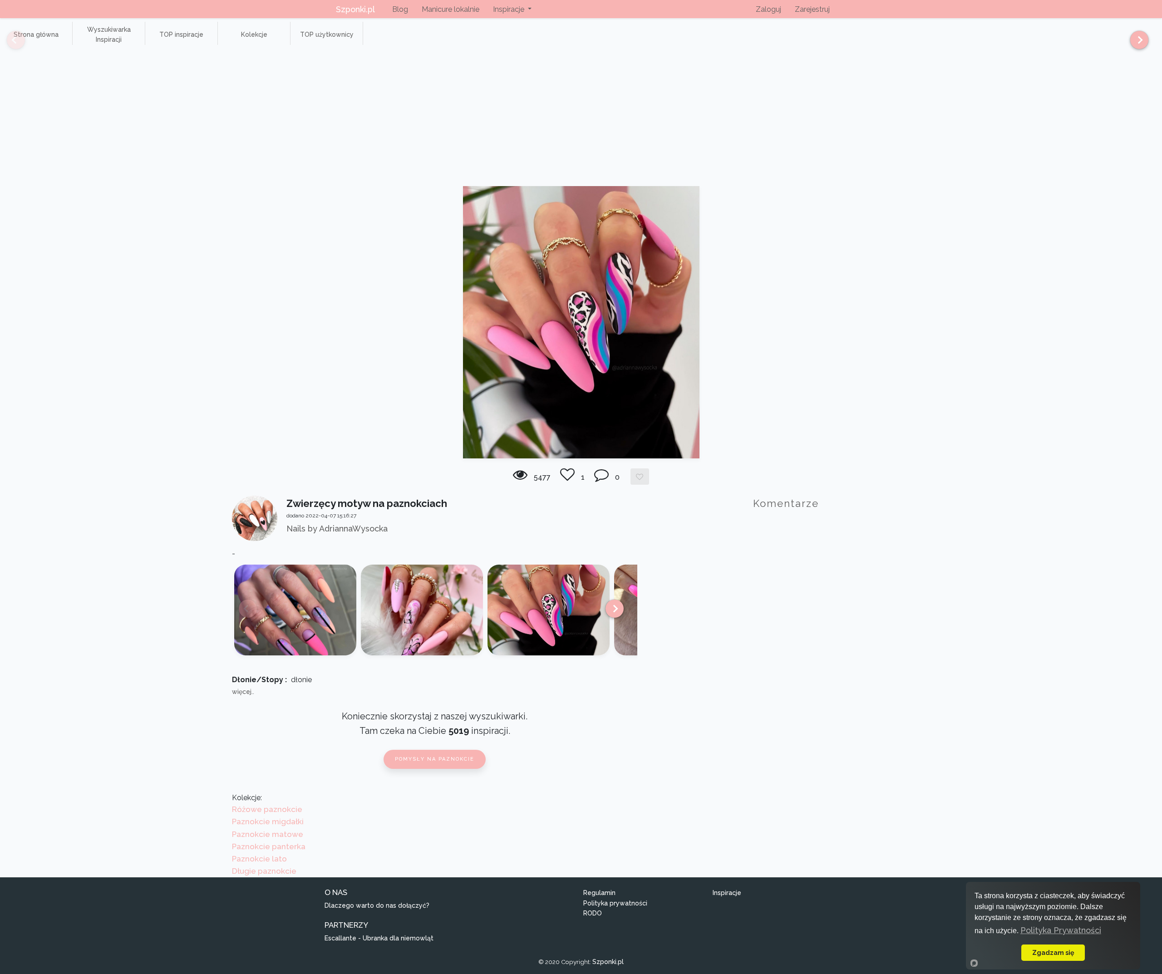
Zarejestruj (812, 9)
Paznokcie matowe (267, 834)
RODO (592, 913)
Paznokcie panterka (268, 846)
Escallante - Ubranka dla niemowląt (379, 938)
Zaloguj (768, 9)
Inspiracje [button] (509, 9)
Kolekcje (254, 34)
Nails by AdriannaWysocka (337, 528)
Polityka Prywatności (1060, 930)
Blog (400, 9)
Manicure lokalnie (450, 9)
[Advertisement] (581, 118)
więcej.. (243, 691)
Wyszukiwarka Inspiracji (109, 34)
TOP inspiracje (181, 34)
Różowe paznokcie (267, 809)
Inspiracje (727, 892)
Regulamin (599, 892)
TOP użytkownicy (327, 34)
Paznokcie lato (259, 858)
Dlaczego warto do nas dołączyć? (377, 905)
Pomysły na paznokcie (434, 759)
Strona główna (36, 34)
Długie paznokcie (264, 871)
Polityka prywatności (615, 903)
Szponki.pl (355, 9)
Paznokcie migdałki (268, 821)
